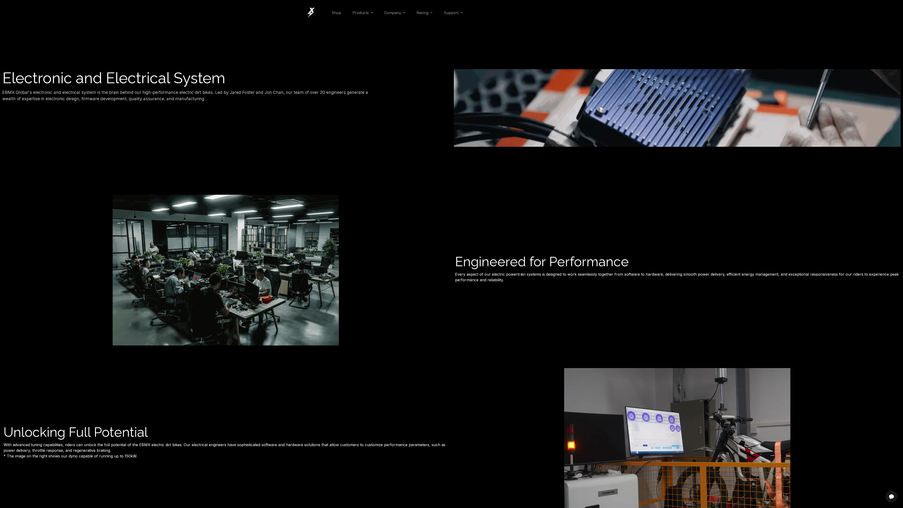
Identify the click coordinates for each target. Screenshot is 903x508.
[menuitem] (336, 12)
